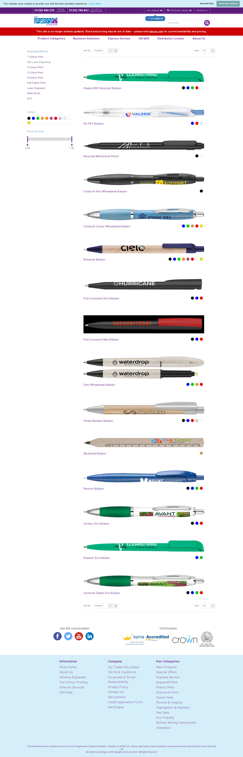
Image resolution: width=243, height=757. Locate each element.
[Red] (197, 87)
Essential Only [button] (207, 3)
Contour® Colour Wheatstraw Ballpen (106, 226)
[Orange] (183, 259)
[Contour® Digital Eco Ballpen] (143, 580)
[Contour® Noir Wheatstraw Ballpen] (143, 178)
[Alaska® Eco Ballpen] (143, 545)
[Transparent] (201, 123)
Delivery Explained (73, 677)
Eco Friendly (165, 718)
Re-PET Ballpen (93, 123)
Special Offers (166, 672)
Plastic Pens (165, 687)
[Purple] (188, 259)
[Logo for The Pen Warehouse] (46, 21)
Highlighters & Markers (173, 707)
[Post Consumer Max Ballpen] (143, 324)
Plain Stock (33, 93)
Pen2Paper (116, 707)
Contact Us (202, 10)
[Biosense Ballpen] (143, 248)
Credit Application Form (125, 702)
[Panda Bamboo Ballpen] (143, 408)
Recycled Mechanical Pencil (101, 156)
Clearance (163, 728)
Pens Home (68, 667)
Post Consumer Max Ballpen (101, 339)
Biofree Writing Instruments (176, 723)
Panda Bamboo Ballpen (98, 421)
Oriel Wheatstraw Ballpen (99, 385)
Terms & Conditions (122, 672)
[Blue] (188, 87)
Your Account (153, 10)
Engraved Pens (167, 682)
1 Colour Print (35, 56)
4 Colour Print (35, 77)
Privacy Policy (118, 687)
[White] (201, 87)
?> (29, 118)
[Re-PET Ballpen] (143, 111)
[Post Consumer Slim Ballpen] (143, 284)
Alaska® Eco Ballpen (96, 558)
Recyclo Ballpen (93, 488)
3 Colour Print (35, 72)
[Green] (192, 87)
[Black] (183, 87)
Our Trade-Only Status (123, 667)
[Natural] (192, 226)
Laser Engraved (36, 88)
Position (99, 50)
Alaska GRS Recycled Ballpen (102, 88)
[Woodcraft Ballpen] (143, 442)
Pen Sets (162, 712)
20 (204, 50)
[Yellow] (201, 226)
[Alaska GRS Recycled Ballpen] (143, 76)
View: (197, 50)
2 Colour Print (35, 67)
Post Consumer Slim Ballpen (101, 298)
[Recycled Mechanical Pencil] (143, 145)
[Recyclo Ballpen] (143, 476)
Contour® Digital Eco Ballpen (101, 593)
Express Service (168, 677)
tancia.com (156, 31)
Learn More (94, 3)
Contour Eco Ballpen (96, 523)
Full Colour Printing (73, 682)
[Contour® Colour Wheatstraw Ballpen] (143, 214)
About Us (66, 672)
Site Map (66, 692)
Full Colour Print (36, 82)
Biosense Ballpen (94, 259)
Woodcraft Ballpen (94, 453)
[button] (102, 3)
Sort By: (87, 50)
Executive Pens (167, 692)
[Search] (207, 23)
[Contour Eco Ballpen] (143, 511)
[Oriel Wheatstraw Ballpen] (143, 367)
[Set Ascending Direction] (115, 50)
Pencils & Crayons (169, 702)
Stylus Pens (164, 697)
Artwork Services (72, 687)
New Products (166, 667)
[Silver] (197, 420)
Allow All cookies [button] (228, 3)
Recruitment (117, 697)
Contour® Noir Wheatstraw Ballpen (105, 191)
